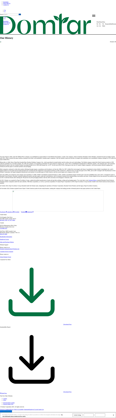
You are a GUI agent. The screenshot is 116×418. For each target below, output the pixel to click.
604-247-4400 (3, 234)
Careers (5, 398)
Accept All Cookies (100, 415)
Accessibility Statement (23, 409)
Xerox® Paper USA (8, 404)
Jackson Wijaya (93, 180)
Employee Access (4, 239)
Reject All (88, 415)
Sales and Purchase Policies (7, 242)
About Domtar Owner (5, 257)
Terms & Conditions (5, 409)
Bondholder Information (6, 236)
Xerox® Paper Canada (9, 402)
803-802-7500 (3, 220)
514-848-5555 (3, 228)
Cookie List (41, 409)
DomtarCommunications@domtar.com (9, 249)
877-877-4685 (11, 220)
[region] (58, 415)
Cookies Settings (6, 411)
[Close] (113, 415)
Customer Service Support (6, 251)
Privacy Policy (13, 409)
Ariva (4, 400)
